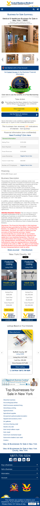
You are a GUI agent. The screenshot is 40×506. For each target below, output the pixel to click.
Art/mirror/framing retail (10, 424)
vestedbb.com (9, 320)
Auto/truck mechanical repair (12, 435)
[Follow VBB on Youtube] (15, 459)
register (13, 122)
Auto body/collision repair (11, 429)
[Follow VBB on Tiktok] (28, 460)
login (7, 122)
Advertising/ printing (9, 408)
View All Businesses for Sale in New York (20, 444)
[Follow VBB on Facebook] (10, 459)
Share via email (13, 250)
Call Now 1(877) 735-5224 (20, 370)
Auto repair (6, 432)
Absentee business (9, 400)
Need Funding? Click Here (20, 135)
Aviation (5, 440)
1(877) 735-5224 (20, 455)
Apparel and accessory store (12, 418)
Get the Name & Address (19, 114)
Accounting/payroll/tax (10, 402)
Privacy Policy (7, 504)
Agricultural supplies (9, 413)
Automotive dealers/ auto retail (13, 437)
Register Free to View (26, 156)
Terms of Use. (21, 504)
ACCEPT (32, 504)
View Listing (9, 310)
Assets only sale (8, 426)
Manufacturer (14, 332)
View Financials (19, 109)
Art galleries (7, 421)
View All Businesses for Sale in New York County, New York (20, 449)
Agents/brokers (8, 410)
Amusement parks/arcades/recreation (15, 416)
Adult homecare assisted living (13, 405)
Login (30, 6)
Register (36, 6)
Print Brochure (26, 250)
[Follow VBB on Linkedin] (23, 459)
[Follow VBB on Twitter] (19, 459)
